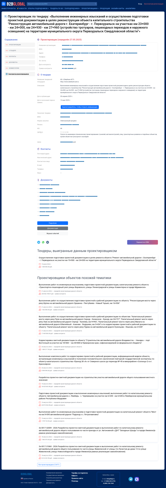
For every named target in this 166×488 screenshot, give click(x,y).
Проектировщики (89, 8)
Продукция (105, 8)
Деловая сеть (50, 483)
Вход (140, 4)
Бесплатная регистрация (153, 4)
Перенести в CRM (142, 242)
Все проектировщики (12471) (49, 465)
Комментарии (14, 68)
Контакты (12, 56)
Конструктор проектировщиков (18, 74)
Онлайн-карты (117, 8)
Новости (23, 8)
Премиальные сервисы (53, 480)
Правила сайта (77, 478)
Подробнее (53, 223)
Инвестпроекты (9, 8)
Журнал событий (53, 233)
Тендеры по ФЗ (56, 8)
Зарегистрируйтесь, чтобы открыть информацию (80, 107)
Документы (13, 62)
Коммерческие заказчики (54, 473)
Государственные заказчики (55, 475)
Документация (52, 228)
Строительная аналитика (54, 478)
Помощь (74, 481)
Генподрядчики (71, 8)
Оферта (74, 476)
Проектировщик (15, 44)
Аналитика (130, 8)
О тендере (12, 50)
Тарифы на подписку (79, 473)
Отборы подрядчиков (37, 8)
